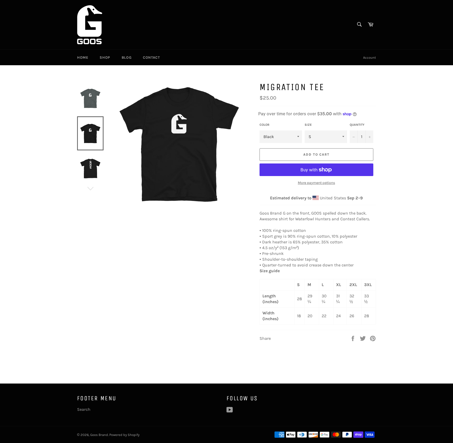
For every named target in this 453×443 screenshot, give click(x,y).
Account (369, 57)
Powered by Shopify (124, 435)
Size (308, 125)
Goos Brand (99, 435)
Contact (151, 57)
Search (83, 409)
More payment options (316, 183)
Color (264, 125)
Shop (105, 57)
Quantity (357, 125)
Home (82, 57)
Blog (126, 57)
